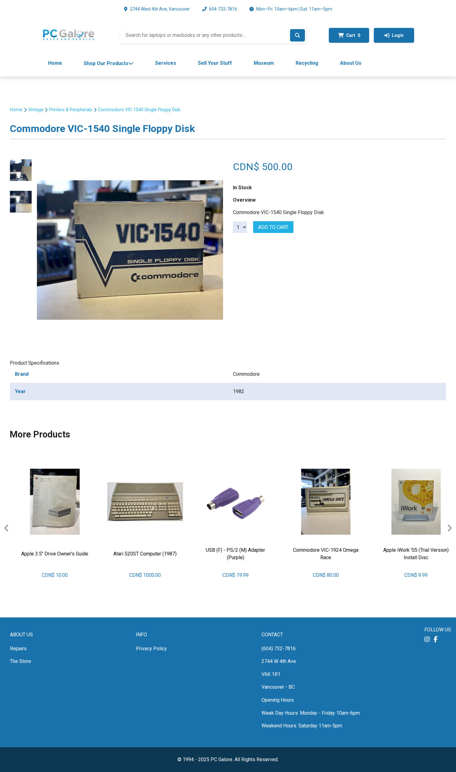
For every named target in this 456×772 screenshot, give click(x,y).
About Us (350, 63)
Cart (353, 35)
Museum (264, 63)
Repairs (18, 648)
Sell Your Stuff (215, 63)
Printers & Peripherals (70, 110)
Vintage (35, 110)
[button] (427, 640)
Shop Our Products (106, 63)
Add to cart (273, 227)
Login (398, 35)
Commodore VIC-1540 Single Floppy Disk (139, 110)
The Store (20, 661)
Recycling (307, 63)
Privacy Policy (151, 648)
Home (55, 63)
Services (165, 63)
